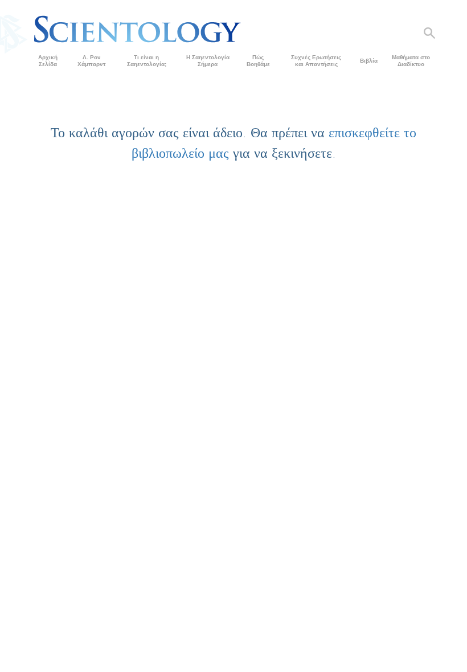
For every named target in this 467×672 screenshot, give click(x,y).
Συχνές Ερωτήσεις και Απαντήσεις (316, 60)
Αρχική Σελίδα (48, 60)
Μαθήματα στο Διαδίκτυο (411, 60)
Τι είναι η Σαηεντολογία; (146, 60)
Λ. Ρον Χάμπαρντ (91, 60)
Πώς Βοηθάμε (258, 60)
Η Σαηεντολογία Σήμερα (208, 60)
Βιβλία (369, 61)
